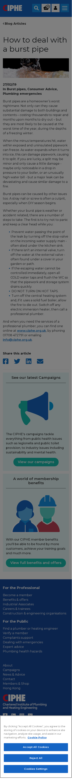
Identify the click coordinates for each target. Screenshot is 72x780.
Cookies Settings (35, 768)
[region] (36, 746)
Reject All (35, 757)
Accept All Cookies (36, 746)
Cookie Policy (37, 737)
